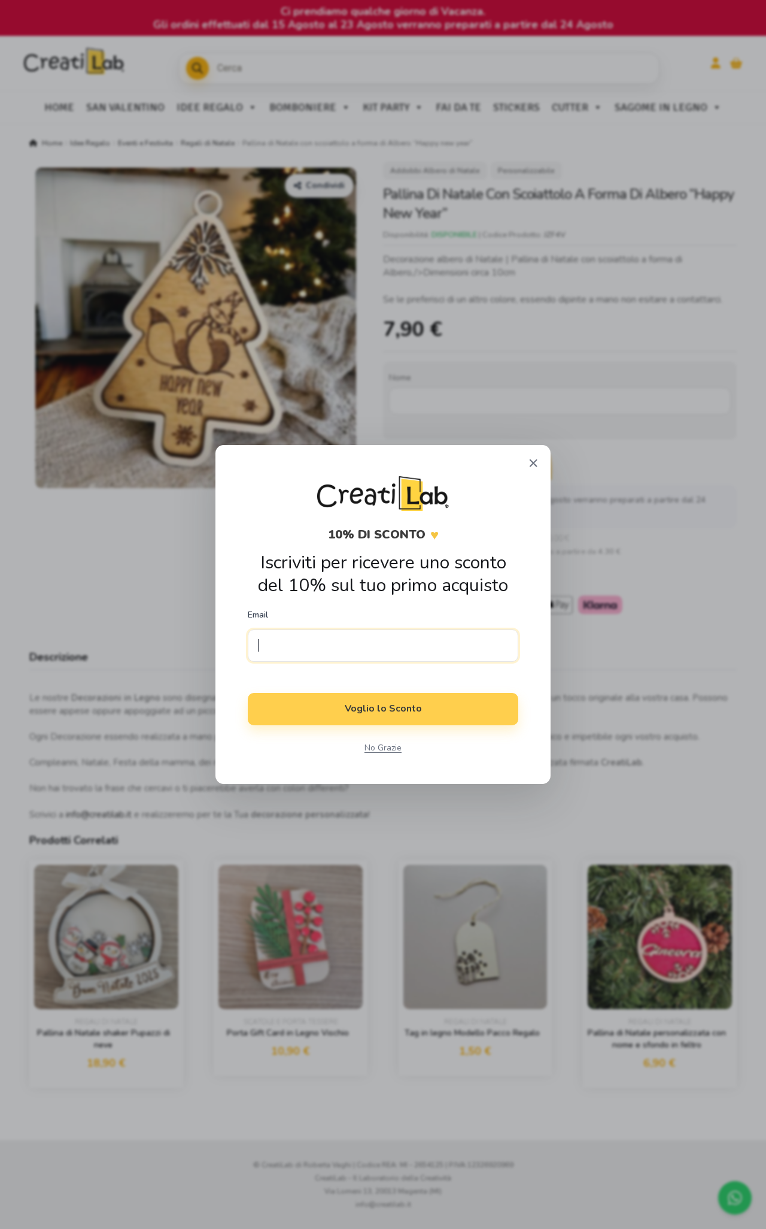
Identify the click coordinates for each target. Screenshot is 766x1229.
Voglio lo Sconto (383, 708)
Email (258, 615)
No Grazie (383, 747)
